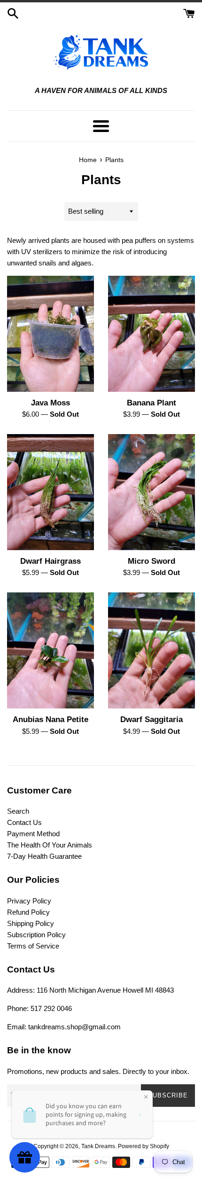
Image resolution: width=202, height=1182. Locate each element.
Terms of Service (33, 946)
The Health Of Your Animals (49, 845)
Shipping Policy (30, 923)
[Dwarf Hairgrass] (50, 492)
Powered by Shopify (143, 1146)
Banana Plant (151, 402)
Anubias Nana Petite (50, 719)
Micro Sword (151, 561)
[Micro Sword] (151, 492)
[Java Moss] (50, 334)
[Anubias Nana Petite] (50, 650)
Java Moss (50, 402)
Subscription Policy (36, 935)
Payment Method (33, 834)
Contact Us (24, 822)
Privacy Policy (29, 901)
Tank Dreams (98, 1146)
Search (18, 811)
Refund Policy (28, 912)
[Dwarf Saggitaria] (151, 650)
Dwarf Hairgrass (50, 561)
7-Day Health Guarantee (44, 856)
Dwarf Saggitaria (151, 719)
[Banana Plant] (151, 334)
